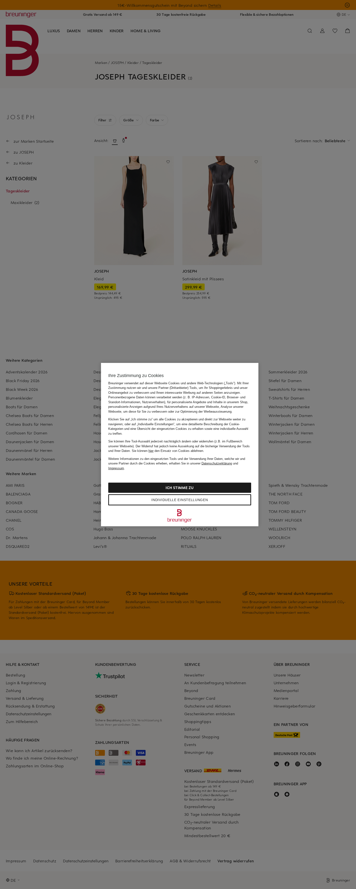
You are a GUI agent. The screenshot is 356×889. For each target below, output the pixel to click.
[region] (179, 444)
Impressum (116, 468)
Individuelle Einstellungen (179, 500)
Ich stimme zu (179, 487)
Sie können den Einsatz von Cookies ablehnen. (168, 451)
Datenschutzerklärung (216, 463)
